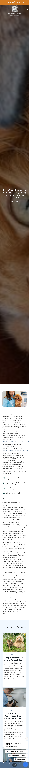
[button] (2, 8)
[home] (14, 8)
